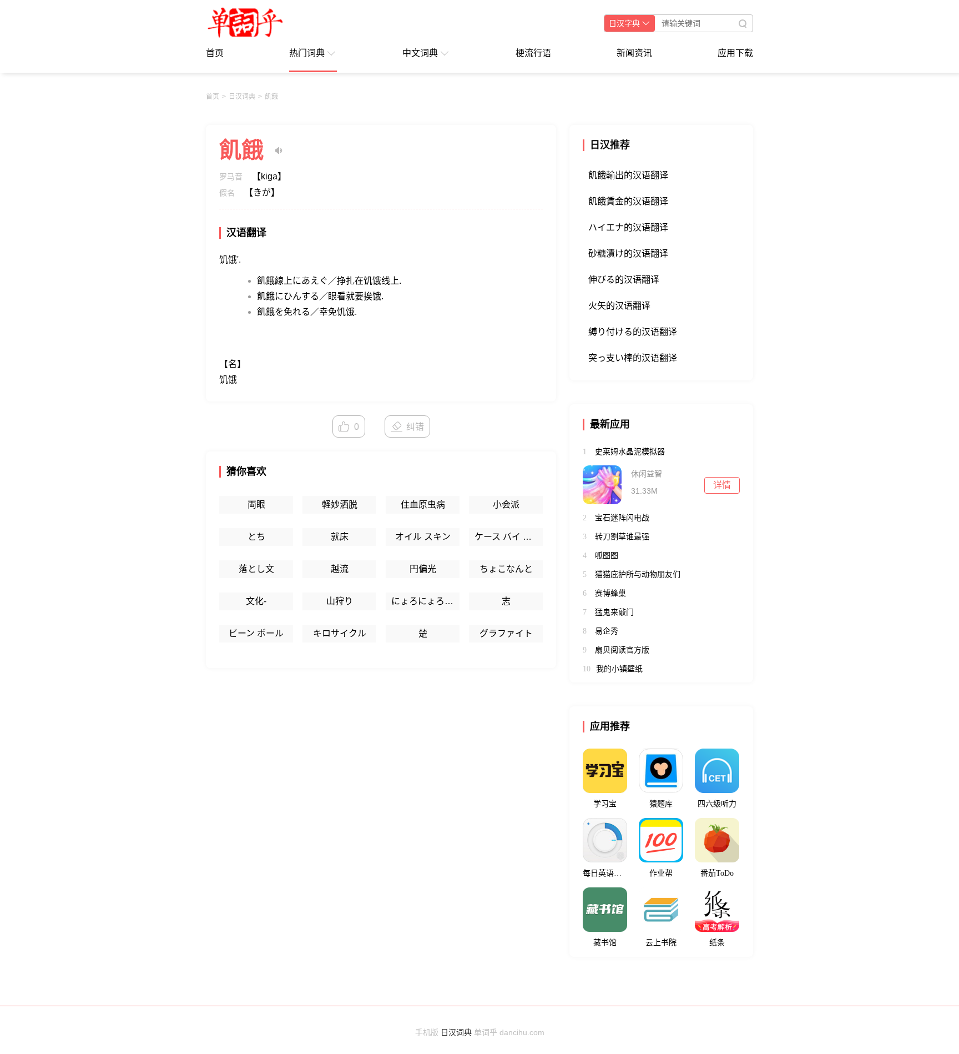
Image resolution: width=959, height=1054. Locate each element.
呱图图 (606, 555)
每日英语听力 (605, 873)
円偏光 (423, 569)
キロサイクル (339, 633)
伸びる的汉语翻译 (623, 279)
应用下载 (735, 53)
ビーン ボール (256, 633)
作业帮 (661, 873)
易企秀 (606, 630)
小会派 (506, 504)
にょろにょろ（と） (425, 601)
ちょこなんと (506, 569)
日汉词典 (242, 97)
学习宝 (605, 804)
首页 (215, 53)
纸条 (717, 942)
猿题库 (661, 804)
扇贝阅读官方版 (622, 649)
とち (256, 536)
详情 (722, 485)
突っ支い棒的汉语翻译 (632, 358)
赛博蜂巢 (610, 593)
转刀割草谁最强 (622, 536)
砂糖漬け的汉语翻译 (628, 253)
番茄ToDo (717, 873)
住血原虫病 (423, 504)
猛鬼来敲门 (614, 612)
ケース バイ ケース (509, 536)
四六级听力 (717, 804)
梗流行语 (533, 53)
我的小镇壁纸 (619, 668)
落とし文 (256, 569)
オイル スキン (423, 536)
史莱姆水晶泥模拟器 (630, 451)
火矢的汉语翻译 (619, 305)
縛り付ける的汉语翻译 (632, 332)
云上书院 (661, 942)
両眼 (256, 504)
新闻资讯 (634, 53)
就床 (340, 536)
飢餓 (271, 97)
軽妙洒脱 (339, 504)
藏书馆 (605, 942)
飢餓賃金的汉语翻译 (628, 201)
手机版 (426, 1032)
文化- (256, 601)
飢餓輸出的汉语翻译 (628, 175)
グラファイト (506, 633)
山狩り (339, 601)
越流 (340, 569)
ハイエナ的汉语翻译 (628, 227)
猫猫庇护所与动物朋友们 (637, 574)
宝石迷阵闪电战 (622, 517)
